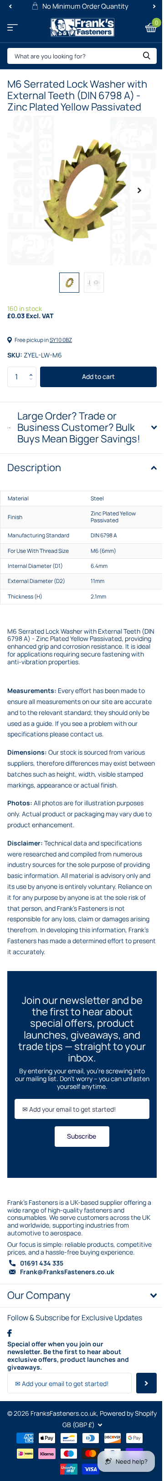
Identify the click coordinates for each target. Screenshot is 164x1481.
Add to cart (98, 376)
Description (34, 467)
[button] (33, 369)
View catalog (12, 28)
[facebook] (9, 1351)
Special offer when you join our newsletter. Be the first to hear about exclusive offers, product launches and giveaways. (64, 1374)
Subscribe (78, 1147)
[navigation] (10, 6)
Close (78, 1314)
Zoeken (147, 56)
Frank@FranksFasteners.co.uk (67, 1290)
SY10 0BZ (61, 340)
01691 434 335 (41, 1281)
